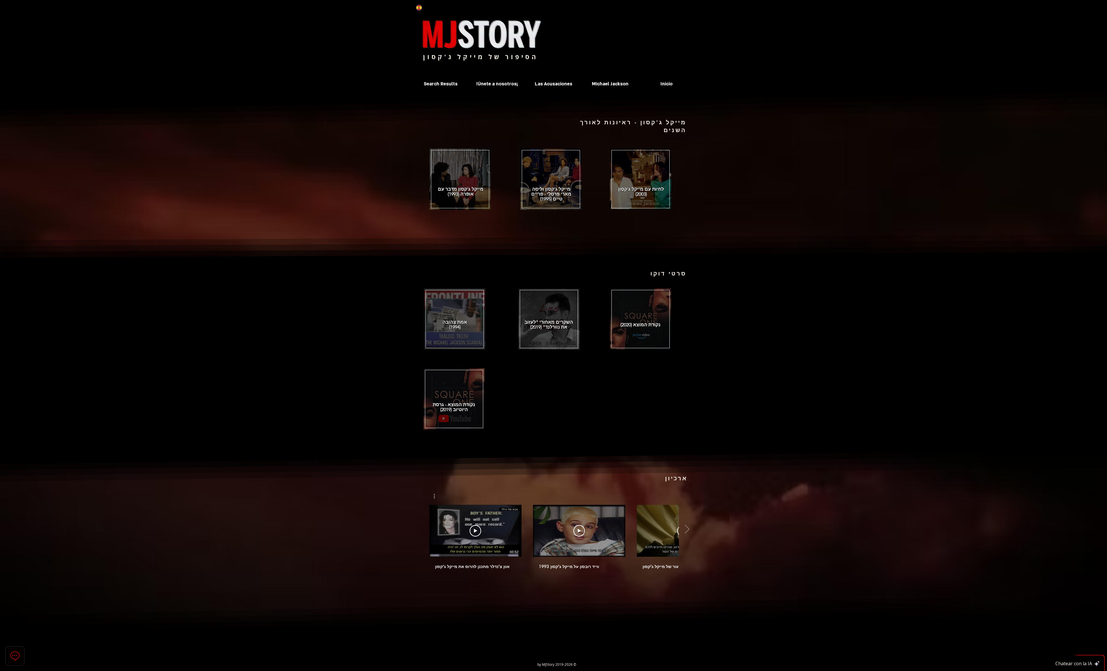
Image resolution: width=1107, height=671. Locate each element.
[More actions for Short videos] (437, 496)
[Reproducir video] (475, 531)
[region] (640, 180)
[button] (610, 84)
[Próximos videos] (687, 530)
